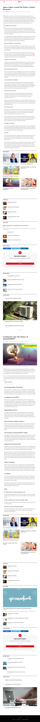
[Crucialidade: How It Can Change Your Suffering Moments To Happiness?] (5, 619)
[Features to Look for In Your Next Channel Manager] (5, 290)
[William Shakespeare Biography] (5, 203)
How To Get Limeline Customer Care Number (10, 163)
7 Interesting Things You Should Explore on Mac (13, 707)
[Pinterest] (4, 25)
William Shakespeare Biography (12, 202)
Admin (7, 341)
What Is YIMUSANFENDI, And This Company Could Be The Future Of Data (17, 608)
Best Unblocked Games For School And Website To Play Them (16, 671)
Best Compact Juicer (10, 231)
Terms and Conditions (25, 719)
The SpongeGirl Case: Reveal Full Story (27, 163)
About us (14, 719)
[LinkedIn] (4, 23)
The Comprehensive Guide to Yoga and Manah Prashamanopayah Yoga (28, 189)
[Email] (4, 27)
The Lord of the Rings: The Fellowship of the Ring (13, 298)
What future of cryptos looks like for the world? (14, 239)
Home (4, 4)
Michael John (8, 11)
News (24, 11)
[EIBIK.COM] (20, 1)
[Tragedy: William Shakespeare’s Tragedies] (5, 217)
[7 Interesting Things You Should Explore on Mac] (20, 696)
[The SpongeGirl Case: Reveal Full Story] (29, 158)
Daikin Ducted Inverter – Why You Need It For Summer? (14, 321)
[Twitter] (4, 21)
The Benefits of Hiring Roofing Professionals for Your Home (16, 279)
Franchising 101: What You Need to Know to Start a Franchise (16, 667)
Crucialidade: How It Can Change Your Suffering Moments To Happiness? (18, 618)
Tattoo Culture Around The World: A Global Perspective (10, 543)
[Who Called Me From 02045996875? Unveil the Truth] (5, 663)
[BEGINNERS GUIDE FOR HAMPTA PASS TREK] (5, 285)
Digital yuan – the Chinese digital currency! (14, 235)
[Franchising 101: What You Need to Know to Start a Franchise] (5, 668)
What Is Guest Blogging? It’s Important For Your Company (14, 325)
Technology (5, 609)
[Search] (36, 2)
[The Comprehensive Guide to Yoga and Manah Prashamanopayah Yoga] (29, 182)
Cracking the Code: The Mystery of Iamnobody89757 (8, 189)
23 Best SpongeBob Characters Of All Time (14, 275)
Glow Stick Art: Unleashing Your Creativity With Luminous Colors (28, 167)
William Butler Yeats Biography (12, 211)
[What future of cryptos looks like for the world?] (5, 241)
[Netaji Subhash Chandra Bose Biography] (5, 208)
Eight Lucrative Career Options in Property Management (16, 622)
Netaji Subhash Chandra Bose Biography (13, 207)
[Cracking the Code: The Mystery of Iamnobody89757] (11, 182)
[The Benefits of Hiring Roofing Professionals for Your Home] (5, 280)
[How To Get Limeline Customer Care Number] (11, 158)
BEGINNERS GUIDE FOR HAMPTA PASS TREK (15, 284)
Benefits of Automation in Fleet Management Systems (13, 679)
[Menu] (4, 2)
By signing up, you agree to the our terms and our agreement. (20, 648)
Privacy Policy (26, 648)
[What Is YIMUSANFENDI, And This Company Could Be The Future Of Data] (20, 597)
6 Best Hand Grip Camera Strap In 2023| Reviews (13, 684)
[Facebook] (4, 18)
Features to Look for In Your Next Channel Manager (15, 289)
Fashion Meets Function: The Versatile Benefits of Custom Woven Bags (15, 225)
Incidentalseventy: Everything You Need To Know (10, 176)
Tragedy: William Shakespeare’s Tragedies (13, 216)
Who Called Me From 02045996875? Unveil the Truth (15, 662)
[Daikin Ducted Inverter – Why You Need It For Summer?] (20, 310)
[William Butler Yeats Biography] (5, 213)
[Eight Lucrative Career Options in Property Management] (5, 623)
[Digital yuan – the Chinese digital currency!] (5, 236)
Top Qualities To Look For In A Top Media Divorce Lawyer (16, 658)
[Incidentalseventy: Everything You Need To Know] (11, 170)
